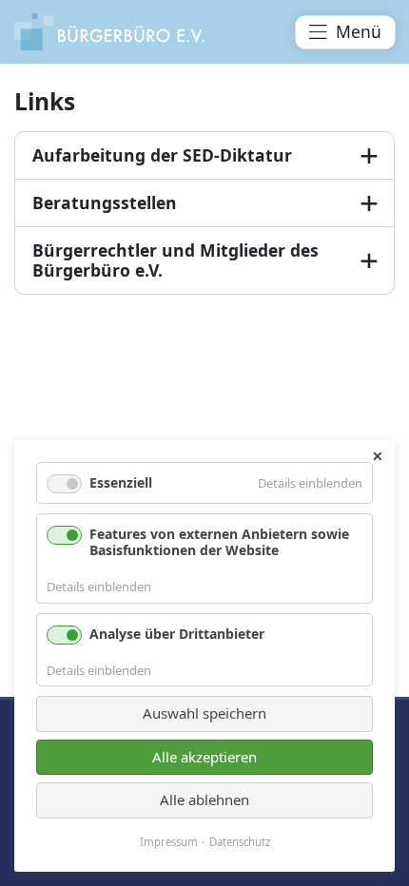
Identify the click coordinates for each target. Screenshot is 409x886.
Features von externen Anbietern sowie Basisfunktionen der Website (219, 542)
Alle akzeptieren (204, 756)
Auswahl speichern (204, 712)
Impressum (169, 842)
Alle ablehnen (204, 799)
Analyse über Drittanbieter (176, 634)
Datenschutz (239, 842)
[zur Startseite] (109, 31)
